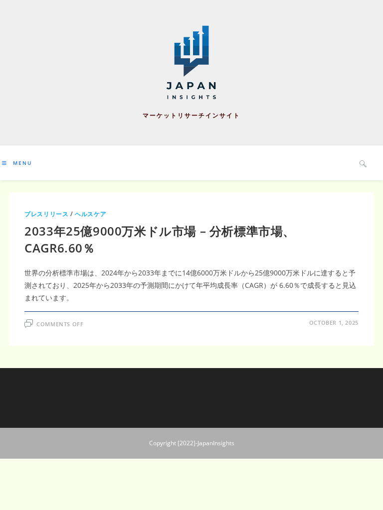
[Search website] (363, 163)
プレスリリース (46, 214)
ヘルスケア (90, 214)
